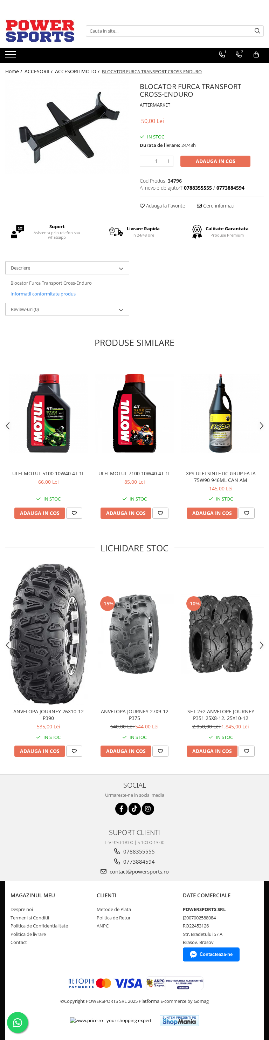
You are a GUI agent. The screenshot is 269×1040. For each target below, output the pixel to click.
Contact (19, 942)
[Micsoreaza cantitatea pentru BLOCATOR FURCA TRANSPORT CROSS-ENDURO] (145, 161)
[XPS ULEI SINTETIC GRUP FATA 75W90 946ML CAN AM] (220, 413)
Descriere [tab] (20, 268)
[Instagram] (148, 809)
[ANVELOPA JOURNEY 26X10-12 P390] (48, 634)
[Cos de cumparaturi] (256, 55)
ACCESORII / (39, 71)
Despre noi (22, 909)
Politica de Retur (114, 918)
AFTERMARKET (155, 105)
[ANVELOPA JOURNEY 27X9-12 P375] (134, 634)
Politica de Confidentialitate (39, 926)
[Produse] (11, 56)
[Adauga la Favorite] (74, 513)
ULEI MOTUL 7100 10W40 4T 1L (134, 473)
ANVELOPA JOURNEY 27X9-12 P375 (134, 714)
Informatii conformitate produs (43, 294)
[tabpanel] (67, 127)
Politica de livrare (28, 934)
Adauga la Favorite (165, 205)
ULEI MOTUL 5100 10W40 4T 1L (48, 473)
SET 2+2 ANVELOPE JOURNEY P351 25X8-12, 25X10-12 (220, 714)
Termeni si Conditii (30, 918)
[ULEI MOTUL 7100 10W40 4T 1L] (134, 413)
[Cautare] (257, 31)
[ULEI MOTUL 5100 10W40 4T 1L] (48, 413)
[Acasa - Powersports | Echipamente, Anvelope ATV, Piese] (40, 30)
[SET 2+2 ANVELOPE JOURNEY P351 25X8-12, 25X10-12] (220, 634)
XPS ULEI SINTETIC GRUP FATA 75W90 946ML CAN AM (221, 476)
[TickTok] (135, 809)
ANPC (103, 926)
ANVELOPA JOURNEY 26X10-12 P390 (48, 714)
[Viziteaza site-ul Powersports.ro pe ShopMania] (179, 1020)
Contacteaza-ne (216, 954)
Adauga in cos (215, 161)
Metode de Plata (114, 909)
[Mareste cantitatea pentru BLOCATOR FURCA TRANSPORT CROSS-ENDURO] (168, 161)
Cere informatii (218, 205)
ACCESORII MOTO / (78, 71)
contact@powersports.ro (138, 871)
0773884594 (138, 861)
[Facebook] (121, 809)
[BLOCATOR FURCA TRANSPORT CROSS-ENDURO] (67, 127)
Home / (14, 71)
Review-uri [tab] (25, 309)
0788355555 (138, 851)
